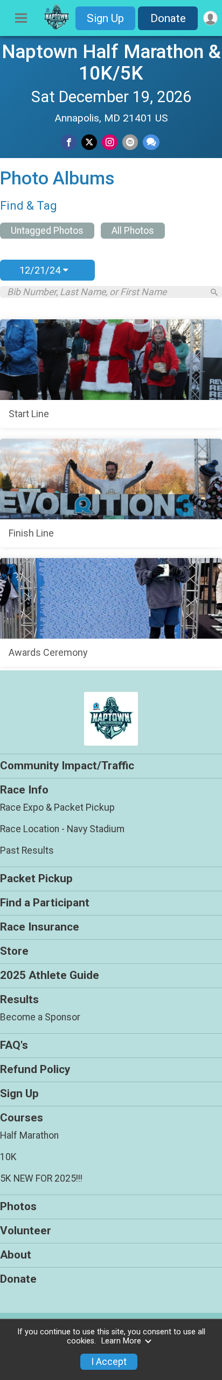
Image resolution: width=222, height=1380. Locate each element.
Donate (168, 18)
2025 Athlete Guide (49, 975)
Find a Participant (44, 902)
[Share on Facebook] (69, 142)
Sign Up (105, 18)
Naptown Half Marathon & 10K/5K (111, 62)
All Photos (133, 230)
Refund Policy (35, 1069)
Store (14, 951)
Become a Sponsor (40, 1017)
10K (8, 1157)
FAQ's (14, 1045)
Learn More (121, 1341)
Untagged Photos (47, 230)
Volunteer (25, 1230)
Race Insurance (39, 926)
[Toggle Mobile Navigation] (21, 18)
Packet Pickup (36, 878)
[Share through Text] (151, 142)
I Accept (109, 1361)
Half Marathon (29, 1135)
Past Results (27, 850)
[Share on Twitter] (89, 142)
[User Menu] (210, 18)
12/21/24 (41, 270)
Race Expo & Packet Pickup (57, 807)
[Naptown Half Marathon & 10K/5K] (56, 27)
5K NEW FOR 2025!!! (41, 1178)
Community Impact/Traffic (67, 765)
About (15, 1254)
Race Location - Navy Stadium (62, 829)
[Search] (214, 292)
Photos (18, 1206)
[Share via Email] (130, 142)
